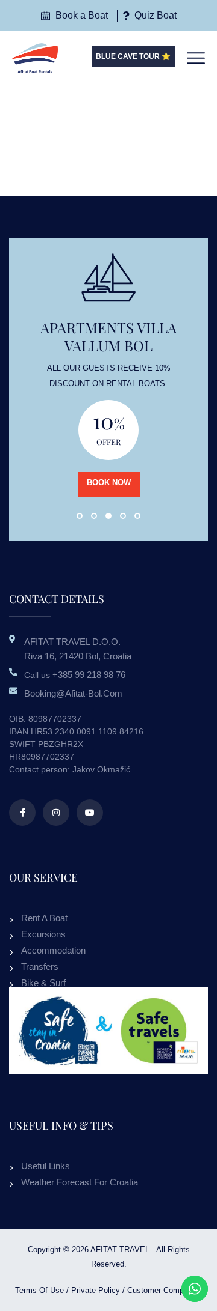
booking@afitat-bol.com (73, 693)
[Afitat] (35, 57)
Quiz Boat (154, 15)
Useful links (45, 1165)
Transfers (39, 966)
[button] (80, 516)
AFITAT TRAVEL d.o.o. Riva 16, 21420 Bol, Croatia (77, 649)
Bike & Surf (43, 982)
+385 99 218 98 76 (88, 675)
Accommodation (53, 950)
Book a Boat (80, 15)
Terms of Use (39, 1290)
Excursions (43, 934)
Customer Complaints (165, 1290)
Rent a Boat (44, 917)
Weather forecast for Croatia (79, 1182)
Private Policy (95, 1290)
